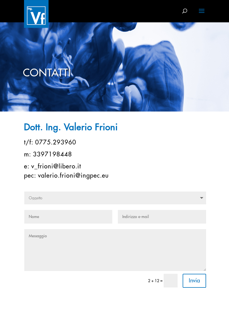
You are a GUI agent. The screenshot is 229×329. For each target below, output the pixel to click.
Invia (194, 281)
